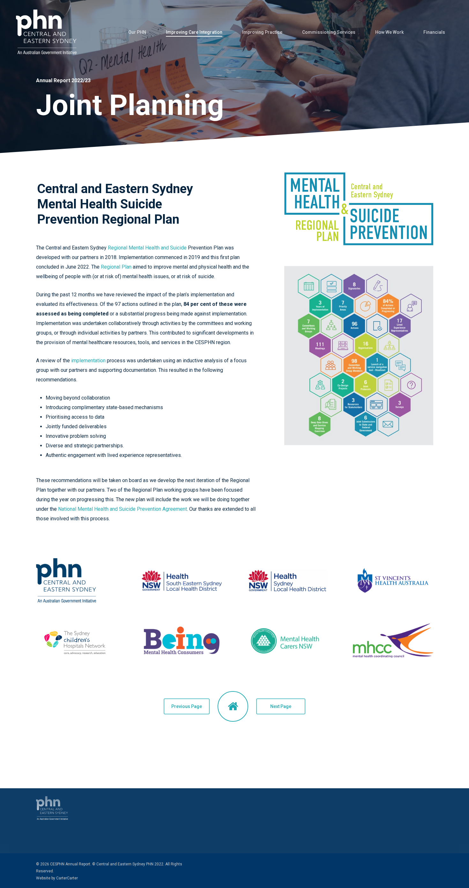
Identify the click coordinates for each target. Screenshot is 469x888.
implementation (88, 360)
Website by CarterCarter (57, 878)
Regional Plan (116, 267)
